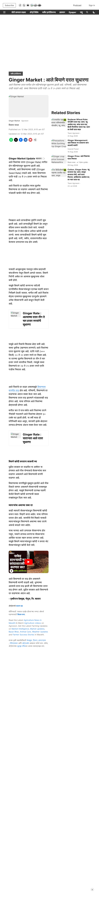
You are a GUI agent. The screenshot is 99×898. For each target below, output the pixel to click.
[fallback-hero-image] (59, 122)
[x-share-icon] (16, 141)
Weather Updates (40, 631)
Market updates (37, 629)
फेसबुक (29, 640)
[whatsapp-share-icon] (11, 141)
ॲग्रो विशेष (34, 12)
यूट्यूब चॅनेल (21, 646)
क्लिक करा (21, 614)
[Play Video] (28, 562)
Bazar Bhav (14, 631)
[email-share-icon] (30, 141)
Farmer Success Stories (23, 634)
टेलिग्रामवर (14, 643)
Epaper (72, 12)
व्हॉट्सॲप (25, 643)
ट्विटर (35, 640)
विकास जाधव (14, 125)
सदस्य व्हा (19, 606)
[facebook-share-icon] (21, 141)
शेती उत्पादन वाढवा (19, 12)
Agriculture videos (32, 623)
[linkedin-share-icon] (26, 141)
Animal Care (25, 631)
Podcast (77, 5)
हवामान (62, 12)
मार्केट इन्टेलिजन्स (49, 12)
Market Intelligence (20, 629)
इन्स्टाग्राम (42, 640)
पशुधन (82, 12)
